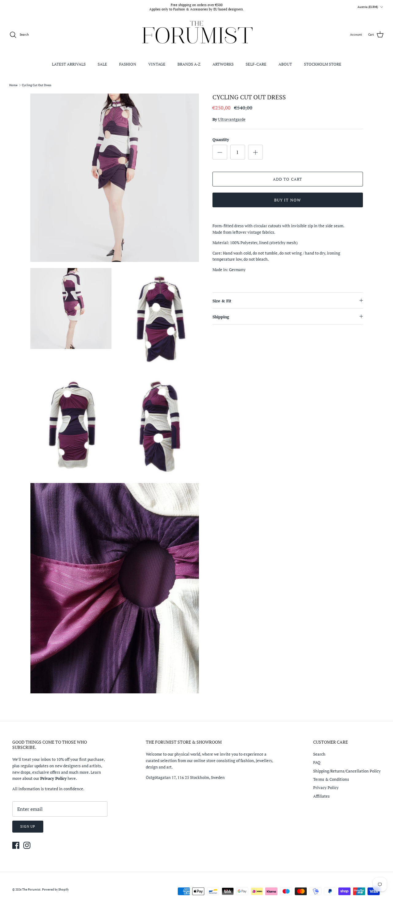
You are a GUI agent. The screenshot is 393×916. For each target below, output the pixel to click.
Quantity (220, 139)
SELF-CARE (256, 64)
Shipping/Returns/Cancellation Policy (347, 771)
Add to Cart (287, 179)
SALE (102, 64)
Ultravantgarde (232, 119)
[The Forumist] (197, 34)
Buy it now (287, 200)
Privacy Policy (326, 787)
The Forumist (31, 889)
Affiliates (321, 796)
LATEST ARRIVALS (69, 64)
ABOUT (285, 64)
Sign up (27, 826)
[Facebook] (15, 845)
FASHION (127, 64)
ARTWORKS (223, 64)
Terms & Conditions (331, 779)
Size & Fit (221, 301)
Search (319, 754)
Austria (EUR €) (367, 7)
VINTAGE (156, 64)
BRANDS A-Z (188, 64)
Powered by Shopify (55, 889)
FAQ (317, 762)
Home (13, 85)
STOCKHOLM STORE (322, 64)
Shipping (220, 317)
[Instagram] (26, 845)
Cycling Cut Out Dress (36, 85)
